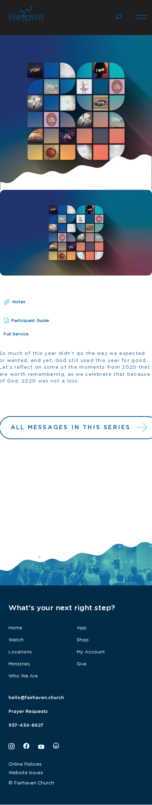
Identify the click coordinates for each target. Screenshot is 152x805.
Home (15, 628)
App (82, 628)
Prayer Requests (28, 711)
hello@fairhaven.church (36, 698)
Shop (83, 640)
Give (82, 664)
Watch (16, 640)
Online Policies (25, 764)
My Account (91, 652)
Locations (20, 652)
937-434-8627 (25, 725)
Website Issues (25, 773)
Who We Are (23, 676)
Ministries (19, 664)
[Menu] (141, 16)
